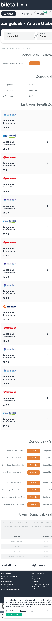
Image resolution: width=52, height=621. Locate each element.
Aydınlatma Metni (11, 606)
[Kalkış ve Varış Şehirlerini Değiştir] (36, 36)
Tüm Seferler (5, 579)
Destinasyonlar (6, 581)
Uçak (26, 14)
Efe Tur (31, 96)
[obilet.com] (14, 7)
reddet (28, 604)
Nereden (10, 34)
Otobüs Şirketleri (7, 584)
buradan (23, 611)
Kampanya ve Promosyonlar (10, 589)
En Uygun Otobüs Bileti (9, 576)
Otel (43, 13)
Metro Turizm (34, 90)
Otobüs (9, 14)
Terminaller (5, 587)
